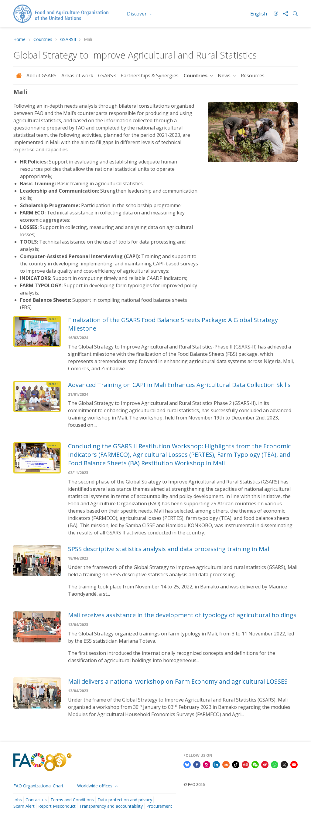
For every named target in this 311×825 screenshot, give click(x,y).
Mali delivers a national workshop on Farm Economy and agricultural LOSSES (178, 681)
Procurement (159, 806)
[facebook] (196, 764)
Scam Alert (24, 806)
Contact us (36, 800)
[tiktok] (235, 764)
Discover (137, 13)
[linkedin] (216, 764)
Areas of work (77, 75)
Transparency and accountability (111, 806)
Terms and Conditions (72, 800)
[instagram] (206, 764)
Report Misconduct (57, 806)
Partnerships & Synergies (150, 75)
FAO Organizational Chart (38, 786)
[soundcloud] (226, 764)
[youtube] (294, 764)
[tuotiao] (245, 764)
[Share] (283, 13)
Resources (253, 75)
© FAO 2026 (194, 784)
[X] (284, 764)
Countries (42, 39)
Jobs (17, 800)
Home (19, 39)
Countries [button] (196, 75)
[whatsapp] (274, 764)
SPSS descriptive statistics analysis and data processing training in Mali (169, 549)
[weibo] (264, 764)
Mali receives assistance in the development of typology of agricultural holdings (182, 615)
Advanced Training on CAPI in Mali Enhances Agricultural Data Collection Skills (179, 385)
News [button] (225, 75)
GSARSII (68, 39)
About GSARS (41, 75)
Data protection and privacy (124, 800)
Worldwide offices (95, 786)
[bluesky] (187, 764)
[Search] (293, 13)
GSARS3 (107, 75)
